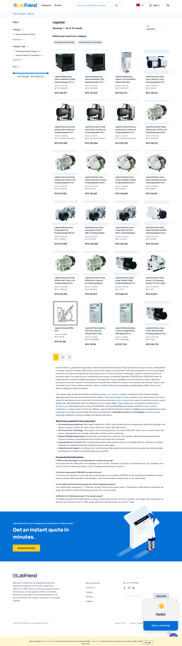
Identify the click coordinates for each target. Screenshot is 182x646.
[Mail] (129, 587)
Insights (89, 601)
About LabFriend (93, 583)
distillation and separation (109, 394)
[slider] (14, 73)
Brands (22, 14)
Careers (89, 592)
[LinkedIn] (133, 587)
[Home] (27, 5)
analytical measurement (124, 400)
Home (15, 14)
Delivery (89, 597)
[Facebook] (124, 587)
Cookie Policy (95, 641)
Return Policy (120, 623)
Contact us (90, 587)
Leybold (30, 14)
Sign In (156, 5)
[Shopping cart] (167, 5)
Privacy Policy (48, 641)
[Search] (117, 5)
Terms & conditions (136, 623)
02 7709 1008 (132, 583)
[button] (117, 5)
